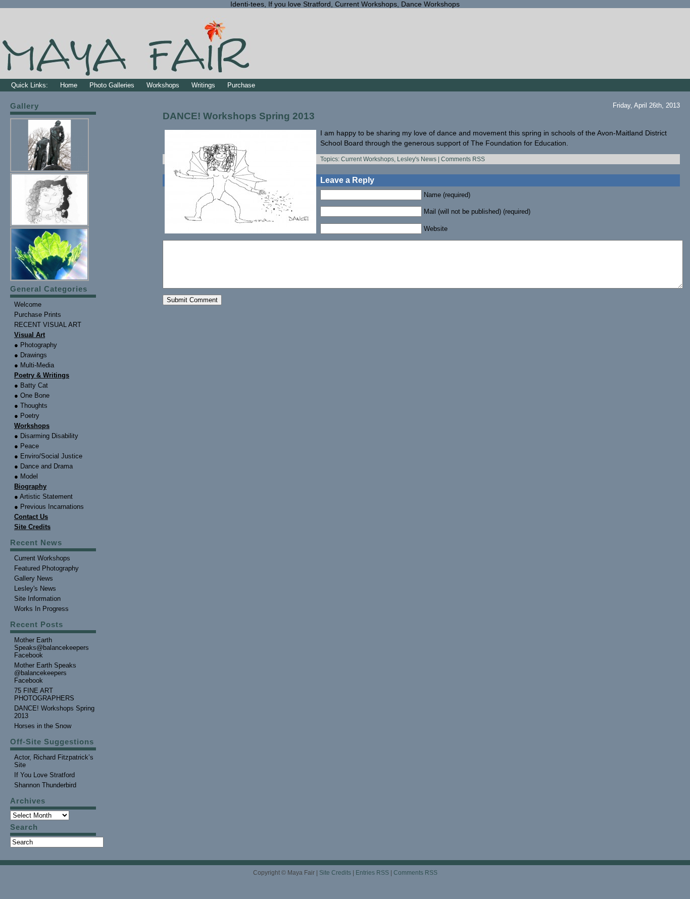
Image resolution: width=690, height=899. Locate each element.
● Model (26, 476)
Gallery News (33, 578)
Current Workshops (367, 159)
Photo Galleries (111, 85)
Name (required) (447, 195)
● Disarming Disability (46, 436)
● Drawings (30, 355)
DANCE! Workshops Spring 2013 (239, 116)
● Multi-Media (34, 365)
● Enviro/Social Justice (48, 456)
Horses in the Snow (42, 726)
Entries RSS (372, 872)
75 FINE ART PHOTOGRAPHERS (44, 694)
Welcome (27, 304)
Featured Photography (46, 568)
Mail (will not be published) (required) (477, 211)
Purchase (241, 85)
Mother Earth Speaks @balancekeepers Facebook (45, 672)
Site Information (37, 598)
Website (436, 228)
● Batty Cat (31, 385)
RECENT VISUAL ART (47, 324)
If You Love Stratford (44, 775)
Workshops (162, 85)
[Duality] (50, 170)
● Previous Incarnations (49, 506)
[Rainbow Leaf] (50, 279)
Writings (203, 85)
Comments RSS (463, 159)
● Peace (26, 446)
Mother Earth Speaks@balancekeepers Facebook (51, 647)
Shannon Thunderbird (45, 785)
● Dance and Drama (43, 466)
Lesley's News (416, 159)
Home (68, 85)
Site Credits (335, 872)
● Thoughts (30, 405)
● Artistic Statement (43, 496)
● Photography (35, 345)
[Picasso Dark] (50, 225)
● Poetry (26, 415)
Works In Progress (41, 608)
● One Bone (32, 395)
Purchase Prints (37, 314)
